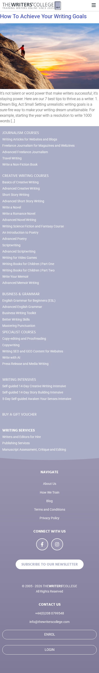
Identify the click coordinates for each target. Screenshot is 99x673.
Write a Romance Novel (18, 214)
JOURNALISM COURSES (20, 132)
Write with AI (11, 358)
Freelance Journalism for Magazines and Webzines (38, 146)
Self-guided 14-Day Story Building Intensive (32, 392)
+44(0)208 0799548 (49, 613)
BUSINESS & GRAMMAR (21, 294)
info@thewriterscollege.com (49, 622)
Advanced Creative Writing (21, 189)
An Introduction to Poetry (20, 233)
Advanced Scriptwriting (18, 251)
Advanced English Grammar (22, 307)
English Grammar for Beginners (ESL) (28, 301)
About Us (49, 484)
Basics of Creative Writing (20, 182)
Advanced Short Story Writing (23, 201)
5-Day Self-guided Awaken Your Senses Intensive (36, 399)
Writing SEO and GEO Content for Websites (32, 351)
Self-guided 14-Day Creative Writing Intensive (34, 386)
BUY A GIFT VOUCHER (19, 414)
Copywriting (11, 345)
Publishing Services (16, 443)
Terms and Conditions (49, 510)
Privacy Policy (49, 518)
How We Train (49, 492)
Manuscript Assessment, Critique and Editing (34, 450)
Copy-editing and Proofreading (24, 339)
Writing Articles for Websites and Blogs (29, 139)
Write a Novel (11, 207)
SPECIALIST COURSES (19, 332)
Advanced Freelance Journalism (25, 152)
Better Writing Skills (16, 320)
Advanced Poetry (14, 239)
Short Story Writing (15, 195)
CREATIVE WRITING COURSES (25, 175)
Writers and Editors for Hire (21, 437)
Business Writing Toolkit (19, 313)
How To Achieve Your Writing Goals (43, 16)
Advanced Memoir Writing (20, 283)
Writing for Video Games (19, 258)
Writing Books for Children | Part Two (28, 270)
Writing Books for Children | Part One (28, 264)
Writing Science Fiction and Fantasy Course (33, 226)
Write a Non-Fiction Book (20, 165)
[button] (93, 5)
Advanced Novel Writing (19, 220)
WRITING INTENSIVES (19, 379)
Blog (49, 501)
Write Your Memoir (15, 277)
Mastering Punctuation (18, 326)
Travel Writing (12, 158)
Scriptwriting (11, 245)
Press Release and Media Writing (25, 364)
